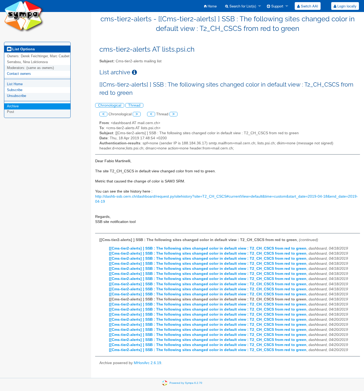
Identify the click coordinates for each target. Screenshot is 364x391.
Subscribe (14, 90)
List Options (23, 49)
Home (212, 6)
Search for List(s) (242, 6)
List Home (15, 84)
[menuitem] (210, 6)
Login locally (346, 6)
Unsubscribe (16, 96)
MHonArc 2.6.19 (147, 363)
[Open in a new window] (134, 72)
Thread (134, 105)
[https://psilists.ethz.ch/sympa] (24, 16)
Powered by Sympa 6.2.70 (185, 382)
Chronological (109, 105)
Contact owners (19, 74)
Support (276, 6)
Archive (13, 106)
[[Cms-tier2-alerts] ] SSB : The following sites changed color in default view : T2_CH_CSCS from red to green (207, 248)
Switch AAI (309, 6)
